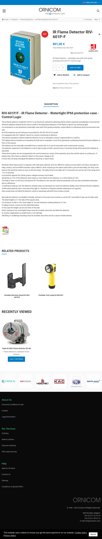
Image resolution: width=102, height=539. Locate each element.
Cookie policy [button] (81, 533)
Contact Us (6, 474)
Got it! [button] (93, 534)
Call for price (16, 359)
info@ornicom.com (92, 521)
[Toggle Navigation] (4, 11)
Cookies (5, 411)
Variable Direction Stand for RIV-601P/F (17, 296)
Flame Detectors (65, 88)
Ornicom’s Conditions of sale (13, 405)
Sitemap (5, 481)
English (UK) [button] (91, 2)
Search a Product (8, 468)
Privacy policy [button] (10, 536)
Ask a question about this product (66, 83)
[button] (98, 11)
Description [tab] (51, 104)
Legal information (8, 417)
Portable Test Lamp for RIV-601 (51, 295)
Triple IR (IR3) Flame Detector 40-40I (16, 348)
